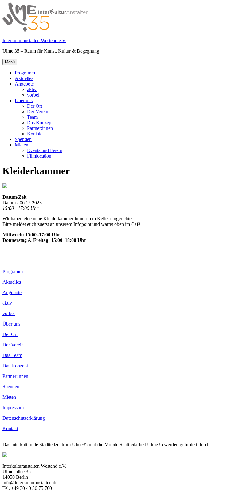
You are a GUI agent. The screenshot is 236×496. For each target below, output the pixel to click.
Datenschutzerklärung (23, 418)
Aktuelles (24, 78)
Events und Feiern (44, 150)
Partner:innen (40, 128)
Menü (10, 62)
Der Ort (34, 106)
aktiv (32, 89)
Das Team (12, 355)
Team (32, 117)
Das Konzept (40, 122)
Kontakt (35, 133)
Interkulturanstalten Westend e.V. (34, 40)
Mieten (21, 144)
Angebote (24, 83)
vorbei (33, 95)
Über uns (24, 100)
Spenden (23, 139)
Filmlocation (39, 155)
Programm (25, 72)
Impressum (13, 407)
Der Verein (37, 111)
